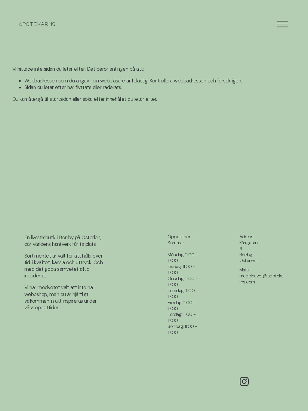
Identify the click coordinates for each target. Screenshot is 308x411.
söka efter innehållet (104, 99)
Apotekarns (36, 23)
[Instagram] (244, 381)
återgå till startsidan (49, 99)
